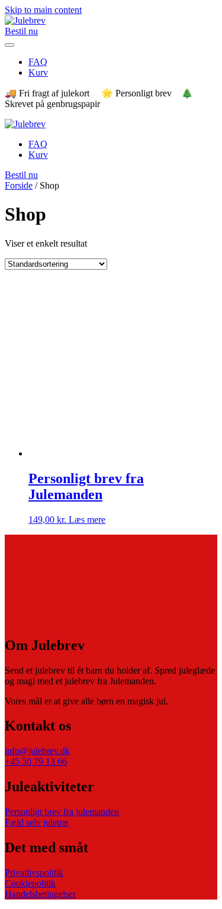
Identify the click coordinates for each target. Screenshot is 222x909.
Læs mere (87, 520)
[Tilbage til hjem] (25, 20)
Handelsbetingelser (40, 894)
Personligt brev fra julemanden (62, 812)
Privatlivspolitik (34, 873)
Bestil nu (21, 31)
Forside (19, 185)
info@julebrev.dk (37, 751)
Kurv (38, 72)
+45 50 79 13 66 (36, 761)
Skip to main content (43, 10)
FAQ (37, 62)
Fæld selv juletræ (37, 822)
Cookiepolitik (30, 883)
